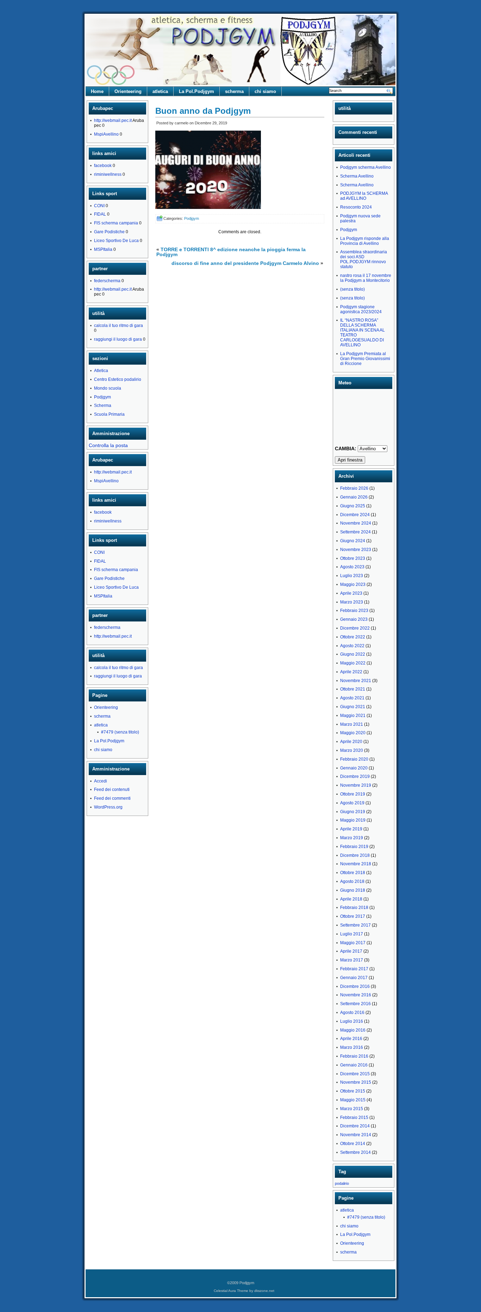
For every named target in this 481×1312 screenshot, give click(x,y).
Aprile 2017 (351, 951)
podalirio (342, 1183)
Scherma (102, 405)
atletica (160, 91)
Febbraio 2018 (354, 907)
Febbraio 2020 (354, 759)
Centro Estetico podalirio (117, 379)
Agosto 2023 (352, 566)
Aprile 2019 (351, 829)
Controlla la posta (108, 445)
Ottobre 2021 (352, 689)
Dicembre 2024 (355, 514)
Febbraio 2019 (354, 846)
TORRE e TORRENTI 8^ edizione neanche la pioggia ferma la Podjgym (231, 252)
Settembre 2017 (355, 925)
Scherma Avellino (357, 176)
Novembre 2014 (355, 1134)
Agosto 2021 (352, 697)
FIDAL (100, 214)
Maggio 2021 (353, 715)
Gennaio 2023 (354, 619)
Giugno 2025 (352, 505)
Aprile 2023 (351, 593)
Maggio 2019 (353, 820)
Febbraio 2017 (354, 968)
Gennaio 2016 (354, 1065)
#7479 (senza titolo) (120, 732)
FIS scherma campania (116, 223)
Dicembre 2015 (355, 1073)
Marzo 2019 (351, 837)
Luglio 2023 (351, 575)
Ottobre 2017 (352, 916)
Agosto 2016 (352, 1012)
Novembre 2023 (355, 549)
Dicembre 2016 (355, 986)
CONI (99, 205)
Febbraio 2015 (354, 1117)
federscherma (107, 280)
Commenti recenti (357, 132)
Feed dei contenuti (112, 789)
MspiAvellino (106, 134)
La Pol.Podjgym (196, 91)
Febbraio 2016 (354, 1056)
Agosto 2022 (352, 645)
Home (97, 91)
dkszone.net (264, 1291)
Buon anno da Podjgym (203, 111)
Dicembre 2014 (355, 1126)
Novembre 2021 (355, 680)
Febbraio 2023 (354, 610)
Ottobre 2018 (352, 872)
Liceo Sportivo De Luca (116, 240)
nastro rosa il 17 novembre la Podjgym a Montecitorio (365, 278)
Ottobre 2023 (352, 558)
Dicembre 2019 (355, 776)
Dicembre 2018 (355, 855)
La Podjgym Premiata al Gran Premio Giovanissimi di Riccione (365, 358)
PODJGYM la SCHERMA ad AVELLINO (364, 196)
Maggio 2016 (353, 1030)
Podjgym (102, 397)
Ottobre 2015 (352, 1091)
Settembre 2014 (355, 1152)
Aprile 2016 (351, 1038)
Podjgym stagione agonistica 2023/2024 (361, 309)
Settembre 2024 (355, 532)
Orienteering (128, 91)
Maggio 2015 (353, 1099)
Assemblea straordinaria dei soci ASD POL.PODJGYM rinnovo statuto (363, 259)
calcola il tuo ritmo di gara (118, 325)
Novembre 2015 (355, 1082)
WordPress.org (108, 807)
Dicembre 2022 (355, 628)
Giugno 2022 (352, 654)
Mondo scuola (107, 388)
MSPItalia (103, 249)
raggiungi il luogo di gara (118, 339)
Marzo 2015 (351, 1108)
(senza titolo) (352, 289)
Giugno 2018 (352, 890)
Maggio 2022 (353, 663)
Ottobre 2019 (352, 794)
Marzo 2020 (351, 750)
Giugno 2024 (352, 540)
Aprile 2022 (351, 671)
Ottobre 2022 (352, 637)
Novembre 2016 (355, 994)
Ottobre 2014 (352, 1143)
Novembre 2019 (355, 785)
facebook (103, 165)
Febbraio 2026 (354, 488)
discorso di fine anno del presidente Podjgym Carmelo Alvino (245, 263)
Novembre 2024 (355, 523)
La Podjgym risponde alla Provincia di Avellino (364, 241)
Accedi (100, 781)
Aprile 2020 (351, 741)
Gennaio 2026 (354, 497)
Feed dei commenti (112, 798)
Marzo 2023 (351, 602)
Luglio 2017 (351, 934)
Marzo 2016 (351, 1047)
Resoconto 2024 (356, 207)
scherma (234, 91)
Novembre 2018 (355, 863)
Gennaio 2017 (354, 977)
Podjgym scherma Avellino (365, 167)
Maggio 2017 (353, 942)
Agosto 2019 (352, 802)
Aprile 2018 (351, 899)
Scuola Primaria (109, 414)
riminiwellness (107, 174)
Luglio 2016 (351, 1021)
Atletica (101, 370)
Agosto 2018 (352, 881)
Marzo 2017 (351, 960)
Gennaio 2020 (354, 768)
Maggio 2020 (353, 732)
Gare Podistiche (109, 231)
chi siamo (265, 91)
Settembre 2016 (355, 1003)
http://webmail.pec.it (113, 120)
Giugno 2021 (352, 706)
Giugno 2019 (352, 811)
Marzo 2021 (351, 724)
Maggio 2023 (353, 584)
